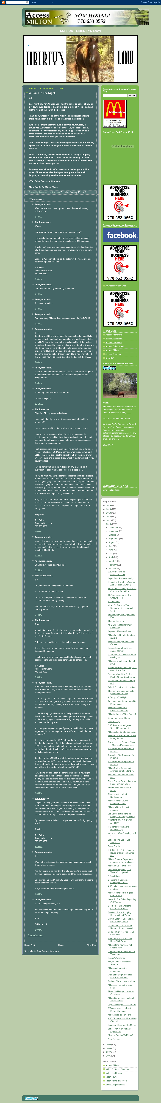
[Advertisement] (117, 470)
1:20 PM (38, 555)
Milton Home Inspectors (116, 1081)
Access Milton (112, 350)
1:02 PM (38, 532)
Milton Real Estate (113, 1073)
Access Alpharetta (113, 335)
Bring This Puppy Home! (119, 718)
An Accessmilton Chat (115, 286)
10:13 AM (39, 404)
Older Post (92, 945)
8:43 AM (38, 217)
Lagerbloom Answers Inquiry (121, 578)
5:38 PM (38, 793)
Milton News (111, 1077)
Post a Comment (35, 935)
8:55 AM (38, 279)
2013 (108, 513)
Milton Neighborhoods (115, 1085)
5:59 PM (38, 847)
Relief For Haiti (115, 846)
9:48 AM (38, 309)
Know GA (109, 358)
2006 (108, 1056)
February (113, 565)
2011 (108, 520)
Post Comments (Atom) (48, 951)
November (114, 531)
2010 (108, 524)
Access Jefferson (113, 342)
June (111, 550)
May (111, 554)
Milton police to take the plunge (122, 732)
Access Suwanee (113, 354)
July (111, 546)
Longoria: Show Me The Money (122, 1025)
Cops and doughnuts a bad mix (122, 1004)
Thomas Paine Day (116, 621)
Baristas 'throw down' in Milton (121, 981)
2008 (108, 1048)
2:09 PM (38, 930)
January (113, 568)
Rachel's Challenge (116, 958)
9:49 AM (38, 362)
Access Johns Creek (115, 346)
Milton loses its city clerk (119, 1015)
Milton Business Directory (117, 1069)
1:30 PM (38, 894)
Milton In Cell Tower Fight (119, 866)
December (114, 527)
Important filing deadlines (119, 631)
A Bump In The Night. (118, 697)
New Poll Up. (114, 722)
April (111, 557)
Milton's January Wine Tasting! (122, 714)
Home (61, 945)
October (113, 535)
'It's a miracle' (114, 602)
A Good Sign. (114, 876)
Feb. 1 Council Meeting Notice (122, 687)
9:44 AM (38, 294)
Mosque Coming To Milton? (120, 1035)
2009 (108, 1045)
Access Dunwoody (113, 339)
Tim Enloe (40, 222)
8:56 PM (38, 677)
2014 (108, 509)
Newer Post (29, 945)
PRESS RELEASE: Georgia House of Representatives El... (121, 853)
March (112, 561)
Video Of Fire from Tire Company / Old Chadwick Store (120, 608)
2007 (108, 1052)
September (114, 539)
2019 (108, 505)
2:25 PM (38, 570)
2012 (108, 517)
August (112, 542)
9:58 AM (38, 383)
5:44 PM (38, 615)
